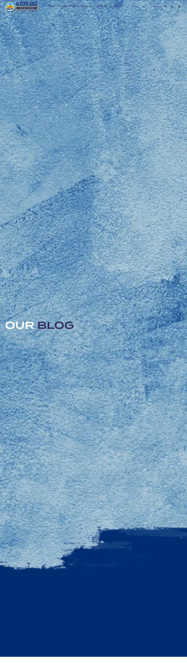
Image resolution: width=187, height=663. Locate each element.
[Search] (166, 6)
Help (156, 6)
